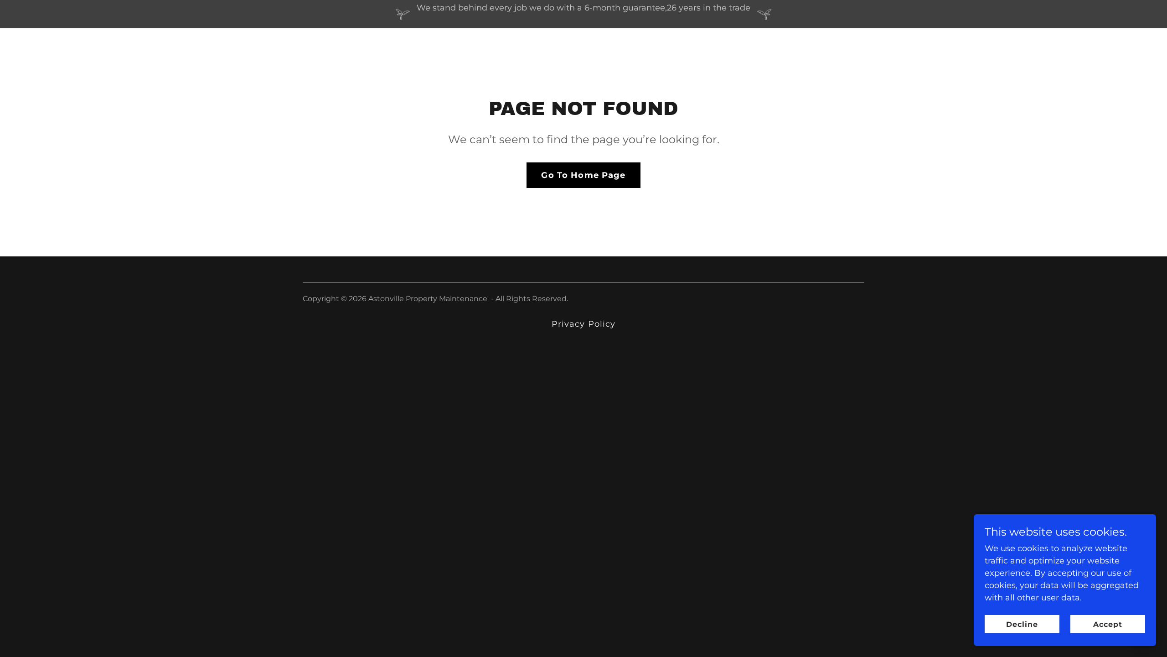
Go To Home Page (583, 175)
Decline (1022, 624)
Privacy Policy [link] (584, 324)
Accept (1107, 624)
